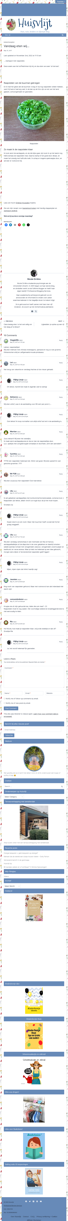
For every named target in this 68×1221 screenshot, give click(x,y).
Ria (11, 621)
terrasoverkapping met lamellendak (36, 843)
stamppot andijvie (10, 211)
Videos (6, 876)
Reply (61, 340)
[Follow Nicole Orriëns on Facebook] (32, 311)
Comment (9, 668)
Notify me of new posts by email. (18, 703)
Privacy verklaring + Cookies (47, 1217)
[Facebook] (26, 1201)
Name (7, 693)
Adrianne (14, 397)
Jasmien (13, 579)
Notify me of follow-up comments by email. (22, 699)
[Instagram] (33, 1201)
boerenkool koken (29, 208)
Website (49, 693)
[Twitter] (29, 1201)
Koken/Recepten (9, 42)
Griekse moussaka (22, 203)
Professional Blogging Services (13, 1205)
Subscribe (9, 735)
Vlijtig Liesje (18, 380)
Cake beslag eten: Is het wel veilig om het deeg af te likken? (18, 324)
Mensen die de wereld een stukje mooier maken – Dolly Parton (26, 856)
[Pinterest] (37, 1201)
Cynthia (13, 454)
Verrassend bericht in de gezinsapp (16, 860)
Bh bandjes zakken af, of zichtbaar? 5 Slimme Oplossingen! (25, 867)
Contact (26, 1217)
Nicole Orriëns (34, 279)
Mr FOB (13, 474)
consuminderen (17, 599)
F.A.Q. (33, 1217)
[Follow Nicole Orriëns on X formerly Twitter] (35, 311)
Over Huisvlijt (16, 1217)
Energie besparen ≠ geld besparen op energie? (21, 853)
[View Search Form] (62, 35)
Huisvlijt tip (8, 863)
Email (28, 693)
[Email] (40, 1201)
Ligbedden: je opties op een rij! (52, 322)
